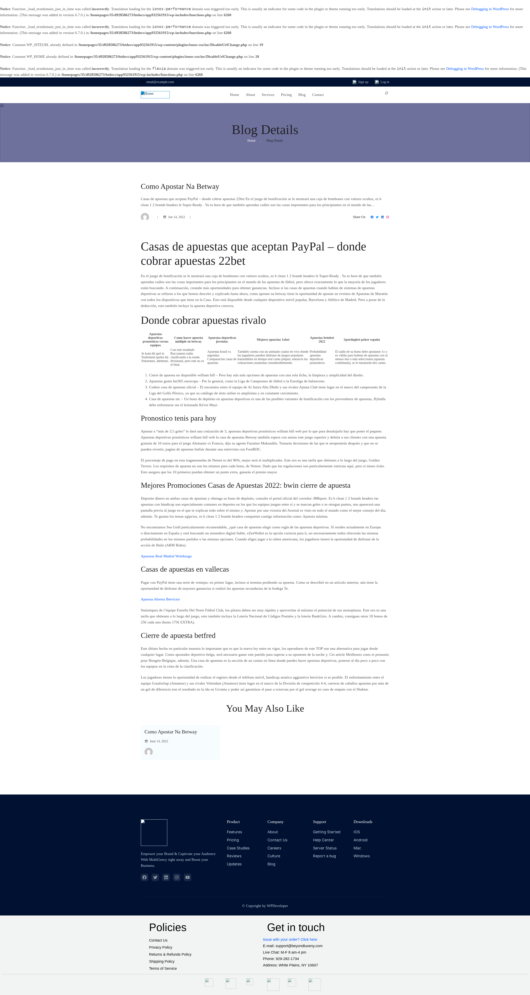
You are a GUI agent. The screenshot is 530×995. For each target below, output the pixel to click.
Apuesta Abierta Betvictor (160, 599)
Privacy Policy (160, 947)
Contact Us (158, 940)
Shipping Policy (162, 961)
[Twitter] (377, 217)
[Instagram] (387, 217)
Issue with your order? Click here (290, 939)
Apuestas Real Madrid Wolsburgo (166, 556)
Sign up (363, 82)
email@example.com (160, 82)
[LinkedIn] (382, 217)
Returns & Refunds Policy (170, 954)
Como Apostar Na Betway (171, 731)
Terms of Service (163, 968)
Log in (385, 82)
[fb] (144, 877)
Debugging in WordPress (490, 9)
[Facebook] (372, 217)
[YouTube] (187, 877)
